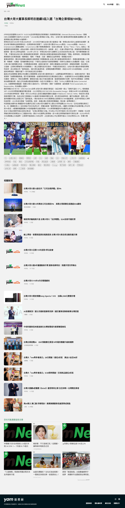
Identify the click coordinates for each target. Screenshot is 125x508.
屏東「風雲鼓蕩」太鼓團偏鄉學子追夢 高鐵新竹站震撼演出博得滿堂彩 (75, 473)
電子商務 (63, 165)
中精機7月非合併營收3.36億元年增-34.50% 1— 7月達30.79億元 (16, 444)
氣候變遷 (30, 169)
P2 (5, 158)
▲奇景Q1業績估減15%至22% (74, 443)
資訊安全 (24, 165)
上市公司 (73, 158)
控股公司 (64, 158)
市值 (37, 162)
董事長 (21, 158)
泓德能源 (15, 165)
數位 (39, 165)
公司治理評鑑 (29, 162)
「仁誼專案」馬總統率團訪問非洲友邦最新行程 (17, 473)
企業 (35, 158)
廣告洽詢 (108, 503)
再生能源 (45, 162)
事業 (69, 162)
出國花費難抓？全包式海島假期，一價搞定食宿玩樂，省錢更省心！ (46, 473)
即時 (9, 11)
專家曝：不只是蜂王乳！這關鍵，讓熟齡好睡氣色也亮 (46, 444)
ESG (40, 158)
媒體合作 (117, 503)
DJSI (57, 158)
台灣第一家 (61, 162)
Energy (54, 165)
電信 (20, 162)
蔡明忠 (28, 158)
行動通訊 (76, 162)
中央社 (6, 23)
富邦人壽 (71, 165)
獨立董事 (32, 165)
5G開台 (7, 165)
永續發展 (82, 158)
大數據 (53, 162)
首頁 (5, 11)
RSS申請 (110, 4)
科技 (14, 162)
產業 (14, 169)
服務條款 (89, 503)
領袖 (51, 158)
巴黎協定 (80, 165)
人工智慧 (22, 169)
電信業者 (47, 165)
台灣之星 (8, 169)
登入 (118, 4)
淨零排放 (8, 162)
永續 (46, 158)
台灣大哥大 (13, 158)
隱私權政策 (98, 503)
